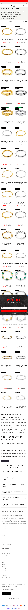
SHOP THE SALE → (14, 311)
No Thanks (14, 313)
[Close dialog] (27, 295)
